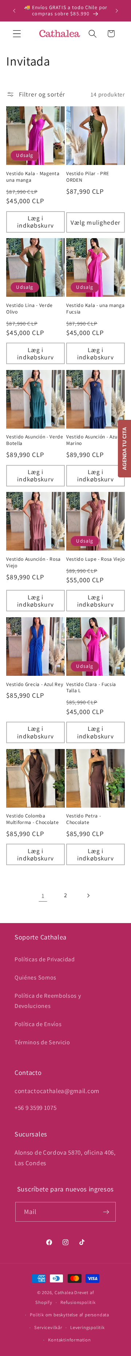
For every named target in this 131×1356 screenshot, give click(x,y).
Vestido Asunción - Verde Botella (34, 440)
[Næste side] (88, 895)
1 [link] (43, 895)
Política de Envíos (38, 1024)
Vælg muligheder (95, 222)
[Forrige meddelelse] (14, 11)
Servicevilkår (48, 1327)
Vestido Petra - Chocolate (83, 819)
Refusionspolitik (78, 1302)
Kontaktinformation (69, 1340)
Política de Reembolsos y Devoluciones (48, 1000)
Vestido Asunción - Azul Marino (92, 440)
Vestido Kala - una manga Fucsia (95, 308)
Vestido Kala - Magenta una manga (32, 176)
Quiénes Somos (35, 977)
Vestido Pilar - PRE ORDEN (87, 176)
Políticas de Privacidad (45, 959)
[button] (17, 33)
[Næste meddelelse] (117, 11)
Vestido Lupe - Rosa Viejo (95, 559)
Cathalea (64, 1292)
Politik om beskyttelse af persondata (69, 1315)
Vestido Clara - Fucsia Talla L (91, 687)
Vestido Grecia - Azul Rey (34, 684)
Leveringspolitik (87, 1327)
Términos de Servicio (42, 1042)
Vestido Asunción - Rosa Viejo (33, 562)
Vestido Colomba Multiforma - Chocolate (32, 819)
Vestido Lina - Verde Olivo (29, 308)
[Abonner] (106, 1212)
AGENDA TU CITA (124, 448)
